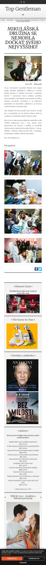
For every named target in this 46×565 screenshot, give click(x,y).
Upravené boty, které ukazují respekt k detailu (23, 450)
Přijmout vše (12, 558)
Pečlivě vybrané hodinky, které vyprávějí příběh (23, 446)
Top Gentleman (23, 9)
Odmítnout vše (34, 558)
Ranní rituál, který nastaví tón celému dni (23, 459)
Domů (3, 20)
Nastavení (23, 562)
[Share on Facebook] (36, 270)
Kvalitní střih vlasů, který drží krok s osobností (23, 476)
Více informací (5, 554)
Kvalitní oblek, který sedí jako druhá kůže (23, 442)
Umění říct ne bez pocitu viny (23, 472)
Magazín (10, 20)
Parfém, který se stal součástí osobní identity (23, 455)
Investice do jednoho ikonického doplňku (23, 468)
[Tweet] (40, 270)
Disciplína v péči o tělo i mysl (23, 463)
